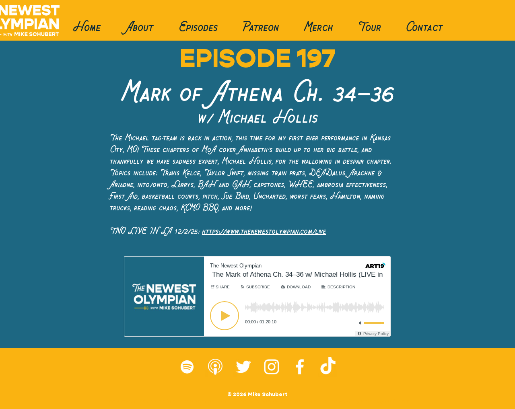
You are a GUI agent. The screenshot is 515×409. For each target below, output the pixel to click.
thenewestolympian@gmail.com (365, 401)
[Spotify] (187, 367)
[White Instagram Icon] (272, 367)
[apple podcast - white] (215, 367)
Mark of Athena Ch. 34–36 (257, 93)
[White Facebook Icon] (300, 367)
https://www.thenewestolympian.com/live (264, 231)
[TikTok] (328, 367)
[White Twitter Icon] (243, 367)
